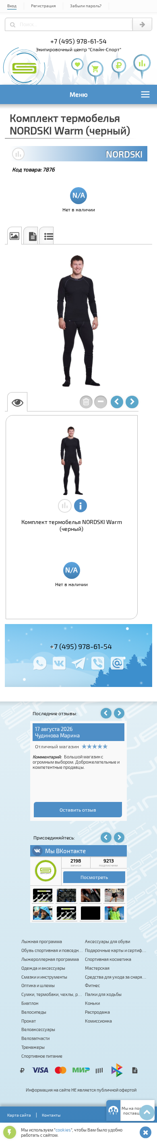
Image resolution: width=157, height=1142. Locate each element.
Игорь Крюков (39, 735)
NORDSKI (124, 153)
